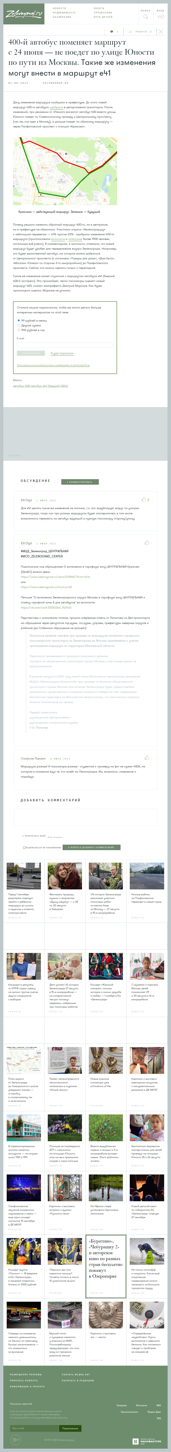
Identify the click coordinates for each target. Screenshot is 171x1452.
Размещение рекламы (26, 1374)
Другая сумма (31, 325)
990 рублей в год (33, 330)
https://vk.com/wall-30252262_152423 (46, 608)
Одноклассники (129, 1412)
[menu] (85, 12)
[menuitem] (65, 8)
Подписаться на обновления (43, 848)
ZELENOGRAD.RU (56, 83)
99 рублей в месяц (34, 320)
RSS (159, 1418)
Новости (59, 8)
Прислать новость (24, 1380)
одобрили (56, 107)
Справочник (103, 12)
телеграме (75, 239)
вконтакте (58, 239)
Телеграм (122, 1405)
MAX (158, 1405)
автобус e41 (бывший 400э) (49, 386)
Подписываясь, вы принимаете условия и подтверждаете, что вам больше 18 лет (53, 365)
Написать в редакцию (78, 1380)
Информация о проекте (27, 1386)
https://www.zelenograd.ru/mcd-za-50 (46, 587)
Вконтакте (141, 1405)
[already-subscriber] (62, 353)
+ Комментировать (79, 482)
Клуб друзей (103, 17)
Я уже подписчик (62, 353)
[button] (31, 353)
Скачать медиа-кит (76, 1374)
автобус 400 (21, 386)
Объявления (62, 17)
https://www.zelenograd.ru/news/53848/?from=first (55, 577)
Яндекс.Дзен (154, 1412)
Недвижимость (64, 12)
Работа (99, 8)
